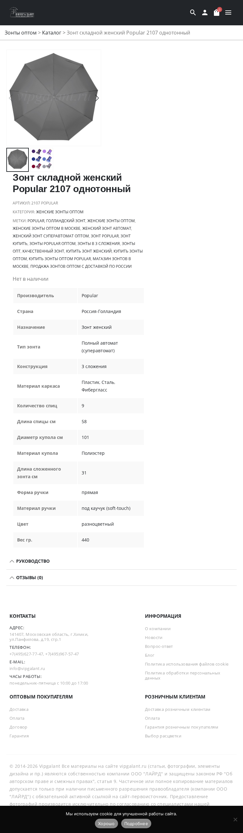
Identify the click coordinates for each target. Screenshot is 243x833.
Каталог (51, 32)
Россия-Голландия (101, 311)
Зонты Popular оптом (52, 243)
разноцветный (98, 524)
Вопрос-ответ (159, 646)
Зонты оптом (21, 32)
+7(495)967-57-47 (62, 654)
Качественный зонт (43, 251)
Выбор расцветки (163, 736)
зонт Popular (105, 236)
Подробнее (136, 823)
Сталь (108, 382)
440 (85, 540)
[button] (97, 98)
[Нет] (235, 819)
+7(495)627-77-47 (26, 654)
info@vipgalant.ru (27, 668)
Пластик (90, 382)
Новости (154, 637)
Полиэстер (93, 453)
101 (85, 437)
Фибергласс (94, 390)
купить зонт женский (89, 251)
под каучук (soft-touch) (106, 508)
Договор (18, 727)
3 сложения (94, 366)
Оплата (16, 718)
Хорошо (106, 823)
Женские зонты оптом (60, 212)
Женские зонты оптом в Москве (46, 228)
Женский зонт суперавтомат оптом (51, 236)
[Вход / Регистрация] (205, 12)
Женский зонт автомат (106, 228)
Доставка (18, 709)
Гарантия (19, 736)
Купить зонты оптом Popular (60, 258)
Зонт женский (97, 327)
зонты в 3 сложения (99, 243)
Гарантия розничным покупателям (181, 727)
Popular (36, 220)
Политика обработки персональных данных (182, 675)
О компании (158, 628)
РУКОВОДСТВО (32, 561)
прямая (90, 492)
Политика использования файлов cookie (186, 664)
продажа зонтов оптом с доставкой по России (81, 266)
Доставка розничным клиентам (178, 709)
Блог (150, 655)
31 (84, 473)
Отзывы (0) (29, 577)
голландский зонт (65, 220)
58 (84, 421)
